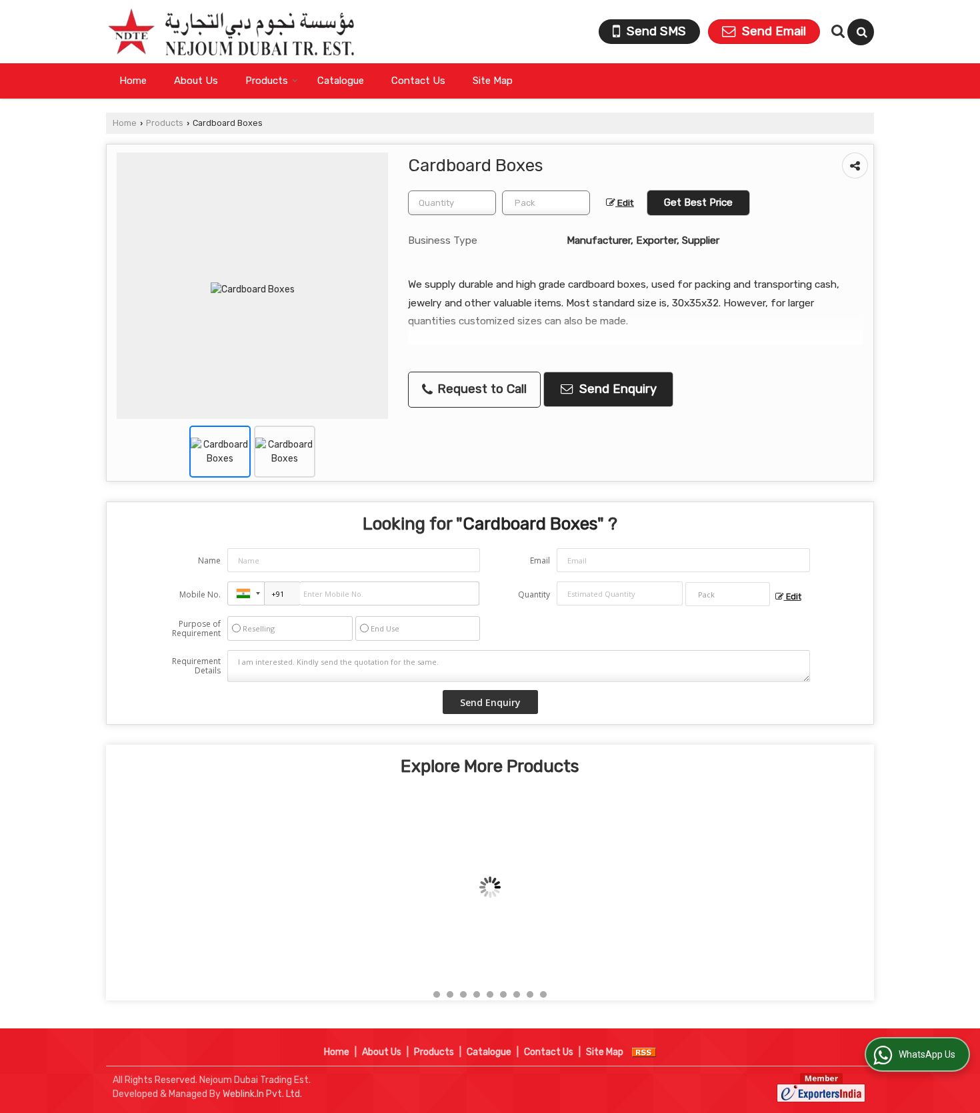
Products (266, 81)
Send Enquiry (616, 389)
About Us (196, 81)
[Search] (860, 32)
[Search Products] (836, 31)
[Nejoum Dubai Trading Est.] (231, 32)
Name (209, 560)
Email (540, 560)
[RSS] (644, 1052)
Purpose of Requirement (196, 628)
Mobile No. (200, 594)
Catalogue (340, 81)
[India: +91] (246, 593)
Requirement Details (196, 666)
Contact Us (418, 81)
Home (133, 81)
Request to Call (480, 389)
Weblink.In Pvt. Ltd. (262, 1094)
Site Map (493, 81)
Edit (624, 202)
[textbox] (546, 202)
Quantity (534, 594)
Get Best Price (698, 202)
